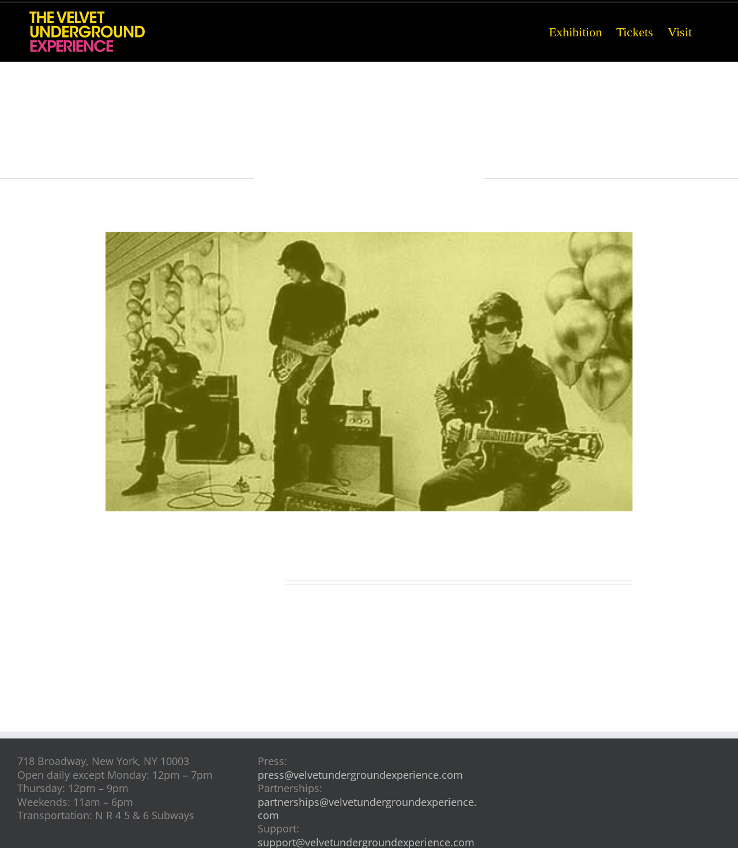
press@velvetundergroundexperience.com (360, 775)
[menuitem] (582, 31)
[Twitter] (628, 750)
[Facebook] (590, 750)
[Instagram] (609, 750)
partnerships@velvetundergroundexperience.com (367, 808)
